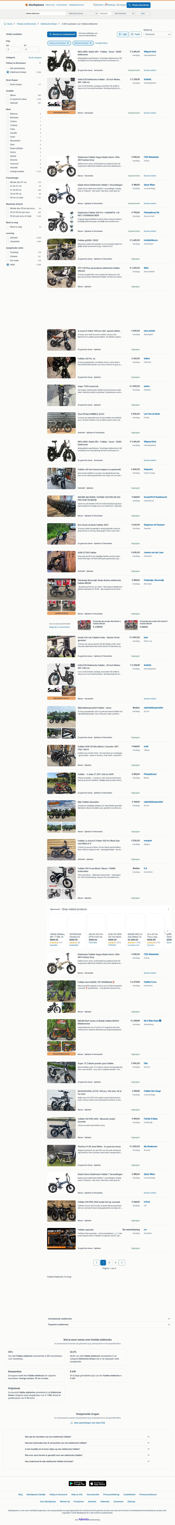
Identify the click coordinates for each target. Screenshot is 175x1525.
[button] (110, 5)
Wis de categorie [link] (35, 58)
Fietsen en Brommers (57, 43)
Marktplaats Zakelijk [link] (36, 1494)
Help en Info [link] (77, 1494)
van (7, 45)
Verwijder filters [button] (101, 43)
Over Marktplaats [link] (48, 1501)
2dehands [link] (104, 1501)
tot (25, 45)
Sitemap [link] (131, 1501)
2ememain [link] (118, 1501)
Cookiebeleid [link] (129, 1494)
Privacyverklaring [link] (111, 1494)
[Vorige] (96, 1262)
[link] (34, 5)
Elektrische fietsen (81, 43)
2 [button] (109, 1262)
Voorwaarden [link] (61, 5)
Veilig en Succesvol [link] (58, 1494)
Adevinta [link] (92, 1501)
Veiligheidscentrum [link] (76, 5)
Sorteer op (147, 30)
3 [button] (115, 1262)
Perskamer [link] (79, 1501)
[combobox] (45, 13)
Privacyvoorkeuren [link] (148, 1494)
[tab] (122, 34)
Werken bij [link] (65, 1501)
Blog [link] (20, 1494)
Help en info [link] (50, 5)
